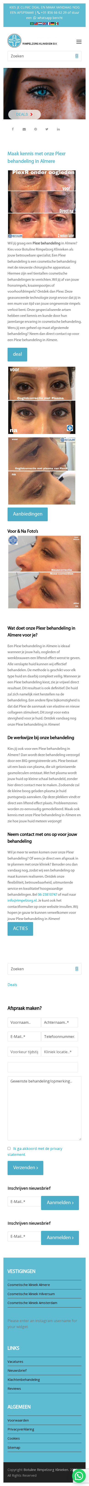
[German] (53, 23)
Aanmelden (59, 1202)
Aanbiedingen (27, 514)
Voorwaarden (18, 1420)
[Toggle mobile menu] (78, 41)
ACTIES (20, 928)
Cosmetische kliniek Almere (29, 1284)
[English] (44, 23)
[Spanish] (57, 23)
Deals (12, 984)
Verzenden (24, 1168)
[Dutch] (40, 23)
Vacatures (15, 1361)
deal (17, 354)
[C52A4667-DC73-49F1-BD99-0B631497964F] (44, 572)
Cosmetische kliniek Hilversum (31, 1293)
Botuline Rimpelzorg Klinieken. (46, 1469)
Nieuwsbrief (17, 1370)
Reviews (14, 1388)
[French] (49, 23)
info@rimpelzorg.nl (22, 901)
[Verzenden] (76, 56)
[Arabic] (32, 23)
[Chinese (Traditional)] (36, 23)
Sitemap (14, 1447)
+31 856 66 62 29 (53, 12)
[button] (13, 129)
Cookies (14, 1438)
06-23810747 (47, 895)
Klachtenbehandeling (24, 1379)
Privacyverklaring (21, 1429)
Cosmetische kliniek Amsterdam (32, 1302)
